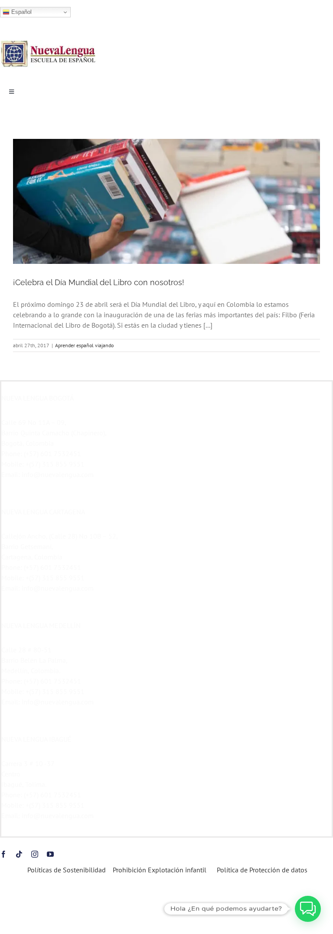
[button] (308, 909)
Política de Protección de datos (262, 869)
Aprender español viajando (84, 345)
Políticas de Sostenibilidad (66, 869)
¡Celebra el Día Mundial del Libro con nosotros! (98, 282)
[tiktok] (19, 854)
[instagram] (34, 854)
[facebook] (3, 854)
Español (21, 12)
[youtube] (50, 854)
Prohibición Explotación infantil (159, 869)
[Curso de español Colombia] (49, 43)
